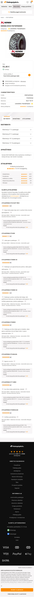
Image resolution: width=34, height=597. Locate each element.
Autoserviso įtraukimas (17, 474)
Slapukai (17, 488)
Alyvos (17, 512)
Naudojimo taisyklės (17, 479)
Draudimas (17, 465)
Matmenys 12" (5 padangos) (11, 143)
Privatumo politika (17, 485)
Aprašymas (16, 118)
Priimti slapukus (17, 589)
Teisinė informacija (17, 476)
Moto (10, 6)
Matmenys (6, 118)
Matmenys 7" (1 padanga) (10, 130)
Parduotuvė (17, 509)
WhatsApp (13, 530)
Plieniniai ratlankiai (17, 500)
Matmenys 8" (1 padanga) (10, 134)
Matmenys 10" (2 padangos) (11, 138)
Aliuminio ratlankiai (17, 503)
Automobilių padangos (17, 497)
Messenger (13, 534)
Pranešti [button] (5, 225)
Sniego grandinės (26, 6)
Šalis (17, 482)
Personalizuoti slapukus (17, 594)
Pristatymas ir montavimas (17, 517)
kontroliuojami (15, 196)
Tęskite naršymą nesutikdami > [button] (25, 567)
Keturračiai (16, 6)
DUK (17, 540)
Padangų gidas (17, 468)
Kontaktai (17, 537)
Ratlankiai (4, 6)
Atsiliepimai (27, 118)
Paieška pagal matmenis (18, 12)
